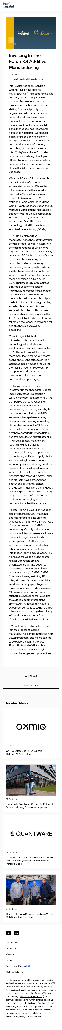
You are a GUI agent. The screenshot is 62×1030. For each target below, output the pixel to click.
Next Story (31, 685)
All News (31, 676)
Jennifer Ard (18, 79)
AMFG (44, 397)
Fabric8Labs (16, 198)
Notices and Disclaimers (31, 996)
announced (27, 385)
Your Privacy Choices (16, 966)
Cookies (10, 954)
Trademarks (11, 948)
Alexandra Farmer (36, 79)
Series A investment (33, 194)
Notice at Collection (15, 972)
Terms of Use (12, 942)
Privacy (9, 960)
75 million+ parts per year (38, 521)
